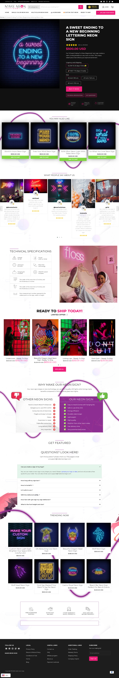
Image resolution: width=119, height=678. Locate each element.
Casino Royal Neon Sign (72, 585)
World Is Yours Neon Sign (15, 151)
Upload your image (107, 12)
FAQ (15, 1)
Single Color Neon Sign (20, 12)
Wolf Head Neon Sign (20, 585)
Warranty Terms (73, 652)
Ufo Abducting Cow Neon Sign (46, 550)
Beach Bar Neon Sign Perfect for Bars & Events (99, 586)
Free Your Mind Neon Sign (44, 151)
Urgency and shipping (73, 62)
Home (7, 12)
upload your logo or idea (69, 471)
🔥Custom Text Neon (70, 12)
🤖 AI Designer (56, 12)
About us (34, 1)
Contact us (8, 1)
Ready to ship (86, 12)
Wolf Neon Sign (98, 549)
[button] (57, 237)
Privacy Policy (30, 649)
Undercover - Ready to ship (17, 358)
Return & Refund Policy (33, 652)
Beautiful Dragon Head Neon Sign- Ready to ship (45, 359)
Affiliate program (23, 1)
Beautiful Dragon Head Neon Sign (72, 550)
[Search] (80, 7)
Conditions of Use (31, 655)
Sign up (93, 658)
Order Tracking (72, 649)
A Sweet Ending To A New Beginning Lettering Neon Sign (84, 33)
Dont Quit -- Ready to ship (102, 358)
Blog (27, 662)
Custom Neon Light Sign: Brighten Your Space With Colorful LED (20, 551)
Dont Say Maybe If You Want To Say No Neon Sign (46, 587)
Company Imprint (73, 659)
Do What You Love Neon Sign (102, 151)
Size (67, 75)
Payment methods (44, 1)
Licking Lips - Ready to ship (74, 358)
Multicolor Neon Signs (39, 12)
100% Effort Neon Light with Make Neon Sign (73, 152)
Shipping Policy (73, 655)
